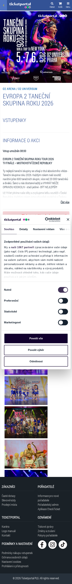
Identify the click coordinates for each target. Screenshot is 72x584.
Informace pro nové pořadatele (48, 498)
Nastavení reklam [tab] (43, 229)
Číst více (65, 202)
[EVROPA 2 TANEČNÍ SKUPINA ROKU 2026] (26, 390)
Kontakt (6, 535)
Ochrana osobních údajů (15, 557)
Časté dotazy (8, 496)
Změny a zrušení (46, 531)
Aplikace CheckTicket (49, 509)
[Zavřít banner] (68, 219)
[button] (60, 5)
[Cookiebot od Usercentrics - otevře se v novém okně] (45, 219)
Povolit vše (36, 338)
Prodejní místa (9, 504)
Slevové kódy (9, 500)
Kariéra (5, 526)
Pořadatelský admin (48, 504)
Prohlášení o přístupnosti (15, 566)
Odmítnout (36, 361)
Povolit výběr (36, 349)
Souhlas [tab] (9, 229)
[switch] (63, 300)
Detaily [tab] (23, 229)
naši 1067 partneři (22, 247)
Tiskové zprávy (45, 526)
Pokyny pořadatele (47, 535)
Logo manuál (9, 531)
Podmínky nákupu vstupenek (17, 553)
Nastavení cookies (11, 561)
